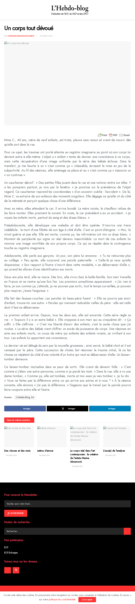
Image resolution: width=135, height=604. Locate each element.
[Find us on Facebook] (7, 570)
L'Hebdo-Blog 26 (25, 397)
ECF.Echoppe (11, 552)
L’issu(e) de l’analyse (114, 451)
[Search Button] (127, 531)
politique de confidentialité (62, 599)
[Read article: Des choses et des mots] (19, 436)
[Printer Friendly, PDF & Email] (114, 135)
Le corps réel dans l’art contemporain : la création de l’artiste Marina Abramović (84, 456)
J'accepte (87, 599)
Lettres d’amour (45, 451)
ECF (6, 547)
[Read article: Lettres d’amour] (52, 436)
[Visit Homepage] (70, 10)
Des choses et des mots (17, 451)
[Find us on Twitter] (16, 570)
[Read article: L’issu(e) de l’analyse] (118, 436)
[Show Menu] (5, 10)
